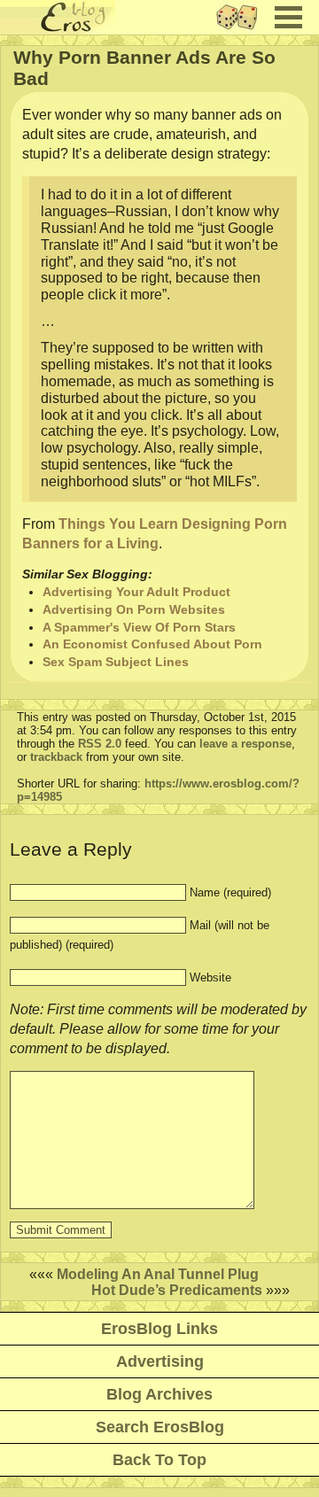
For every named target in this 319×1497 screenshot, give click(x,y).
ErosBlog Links (159, 1329)
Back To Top (159, 1460)
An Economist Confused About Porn (152, 644)
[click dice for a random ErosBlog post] (242, 29)
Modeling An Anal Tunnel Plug (158, 1274)
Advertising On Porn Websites (134, 609)
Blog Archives (159, 1394)
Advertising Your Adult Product (136, 592)
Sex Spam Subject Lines (116, 662)
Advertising (160, 1361)
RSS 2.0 (99, 743)
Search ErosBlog (160, 1427)
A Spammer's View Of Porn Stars (139, 627)
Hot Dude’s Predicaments (176, 1290)
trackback (56, 757)
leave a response (245, 743)
